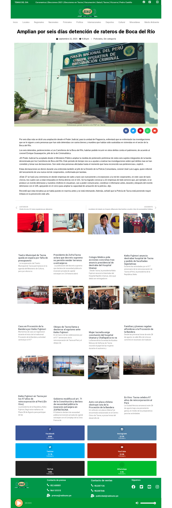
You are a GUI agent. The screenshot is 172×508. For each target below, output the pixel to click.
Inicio (15, 22)
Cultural (121, 22)
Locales (25, 22)
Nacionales (53, 22)
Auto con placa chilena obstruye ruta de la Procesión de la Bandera (101, 405)
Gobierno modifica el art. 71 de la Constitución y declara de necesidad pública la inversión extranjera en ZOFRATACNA (68, 404)
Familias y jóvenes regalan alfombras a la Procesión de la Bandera (138, 329)
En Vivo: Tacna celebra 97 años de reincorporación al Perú (138, 400)
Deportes (110, 22)
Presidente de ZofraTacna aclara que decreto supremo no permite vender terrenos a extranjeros (68, 259)
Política (79, 22)
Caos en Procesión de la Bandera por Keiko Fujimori (32, 327)
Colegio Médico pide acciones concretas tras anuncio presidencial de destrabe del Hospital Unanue (101, 262)
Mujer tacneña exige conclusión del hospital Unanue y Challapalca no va (103, 335)
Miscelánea (135, 22)
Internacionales (94, 22)
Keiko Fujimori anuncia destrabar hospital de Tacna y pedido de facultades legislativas (138, 259)
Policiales (67, 22)
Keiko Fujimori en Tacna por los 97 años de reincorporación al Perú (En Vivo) (32, 400)
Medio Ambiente (151, 22)
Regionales (39, 22)
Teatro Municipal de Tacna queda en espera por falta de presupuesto (33, 258)
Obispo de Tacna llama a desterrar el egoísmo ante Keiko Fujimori (67, 329)
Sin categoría (110, 39)
